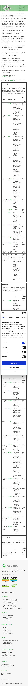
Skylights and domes (8, 633)
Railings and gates (7, 645)
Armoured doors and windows (10, 640)
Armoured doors (7, 642)
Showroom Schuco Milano (7, 592)
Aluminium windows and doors (11, 600)
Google (9, 224)
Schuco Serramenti (8, 615)
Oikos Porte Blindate (8, 617)
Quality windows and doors (10, 599)
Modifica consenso (6, 76)
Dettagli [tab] (10, 317)
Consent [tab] (4, 317)
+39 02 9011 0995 (7, 673)
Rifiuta (14, 372)
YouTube (10, 382)
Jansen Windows (7, 618)
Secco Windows (7, 620)
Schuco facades (7, 631)
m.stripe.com (10, 158)
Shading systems (7, 630)
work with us (5, 679)
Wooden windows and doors (10, 606)
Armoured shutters (7, 643)
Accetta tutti (14, 363)
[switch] (24, 347)
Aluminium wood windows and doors (12, 608)
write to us (5, 674)
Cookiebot (12, 80)
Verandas (5, 627)
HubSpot (10, 103)
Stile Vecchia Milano (8, 602)
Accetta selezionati (14, 367)
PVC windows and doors (9, 605)
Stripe (9, 115)
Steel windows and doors (9, 603)
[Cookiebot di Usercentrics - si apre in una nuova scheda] (20, 313)
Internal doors (6, 629)
